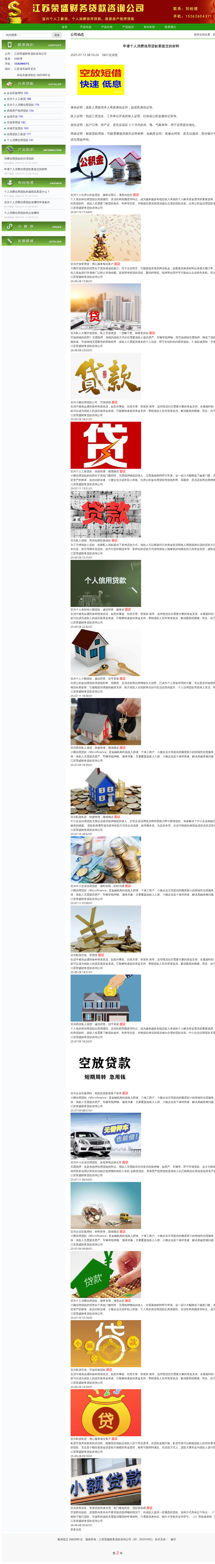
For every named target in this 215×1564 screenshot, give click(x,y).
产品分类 (107, 27)
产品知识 (128, 27)
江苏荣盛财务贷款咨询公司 (87, 208)
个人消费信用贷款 (17, 140)
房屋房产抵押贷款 (17, 110)
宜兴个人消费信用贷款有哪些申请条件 (27, 202)
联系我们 (170, 27)
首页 (65, 27)
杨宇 (173, 1539)
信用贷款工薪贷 (16, 134)
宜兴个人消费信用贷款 (20, 105)
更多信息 (76, 1529)
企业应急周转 (15, 93)
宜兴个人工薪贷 (16, 99)
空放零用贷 (13, 122)
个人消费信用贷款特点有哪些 (21, 213)
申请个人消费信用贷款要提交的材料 (25, 169)
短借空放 (12, 116)
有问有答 (149, 27)
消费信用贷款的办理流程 (19, 158)
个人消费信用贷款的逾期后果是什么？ (27, 191)
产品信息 (86, 27)
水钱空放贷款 (15, 128)
